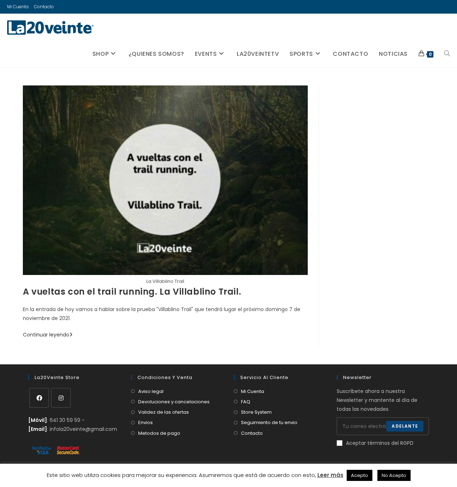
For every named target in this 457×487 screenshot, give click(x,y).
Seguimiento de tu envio (269, 422)
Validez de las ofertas (163, 412)
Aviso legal (151, 391)
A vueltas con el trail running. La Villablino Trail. (132, 291)
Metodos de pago (159, 433)
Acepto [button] (359, 475)
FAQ (245, 401)
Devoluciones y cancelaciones (174, 401)
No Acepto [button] (394, 475)
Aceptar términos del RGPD (379, 443)
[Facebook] (39, 398)
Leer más (330, 475)
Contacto (44, 7)
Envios (145, 422)
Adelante (405, 426)
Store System (256, 412)
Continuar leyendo (47, 334)
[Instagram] (61, 398)
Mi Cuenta (18, 7)
